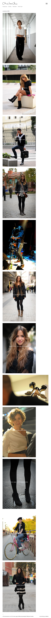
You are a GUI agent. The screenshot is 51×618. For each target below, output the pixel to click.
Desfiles (9, 6)
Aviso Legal (15, 616)
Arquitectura (5, 6)
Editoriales (15, 6)
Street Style (20, 6)
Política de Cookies (29, 616)
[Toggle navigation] (46, 3)
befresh (47, 616)
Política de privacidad (22, 616)
